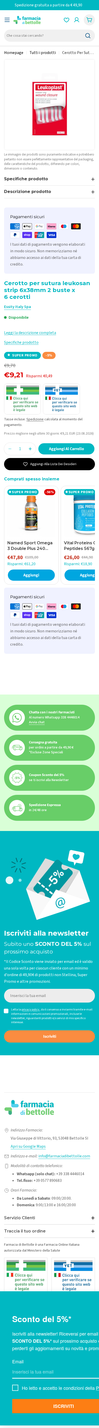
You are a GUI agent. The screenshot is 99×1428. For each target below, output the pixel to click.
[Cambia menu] (7, 20)
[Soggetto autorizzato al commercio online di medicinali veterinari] (73, 1276)
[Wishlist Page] (66, 20)
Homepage (13, 53)
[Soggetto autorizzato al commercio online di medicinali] (25, 1276)
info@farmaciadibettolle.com (64, 1156)
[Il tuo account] (77, 20)
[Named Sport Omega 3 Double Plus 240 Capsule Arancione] (31, 513)
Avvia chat (37, 722)
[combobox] (49, 36)
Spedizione (35, 419)
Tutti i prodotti (42, 53)
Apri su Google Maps (28, 1146)
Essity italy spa (17, 307)
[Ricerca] (88, 36)
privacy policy (30, 1009)
